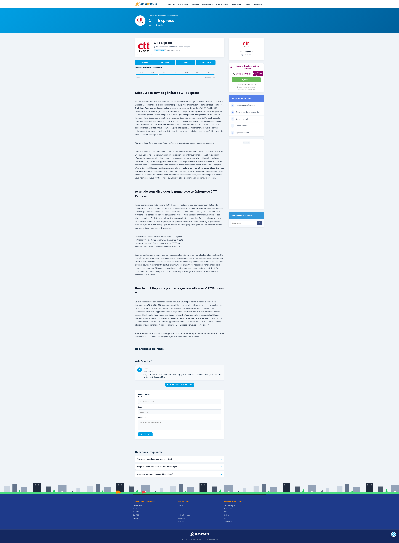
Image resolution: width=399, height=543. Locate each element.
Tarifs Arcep (228, 521)
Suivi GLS (136, 518)
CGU (225, 512)
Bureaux (195, 4)
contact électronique (180, 224)
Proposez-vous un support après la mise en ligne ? (158, 466)
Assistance (236, 4)
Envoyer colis (222, 4)
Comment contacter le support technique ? (155, 474)
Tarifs (247, 4)
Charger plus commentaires (180, 384)
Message (142, 418)
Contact (181, 521)
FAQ (225, 518)
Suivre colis (207, 4)
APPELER (247, 80)
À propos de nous (184, 509)
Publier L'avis (145, 434)
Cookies (226, 515)
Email (140, 407)
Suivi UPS (136, 515)
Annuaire (181, 512)
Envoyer (165, 62)
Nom (140, 397)
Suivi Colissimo (138, 509)
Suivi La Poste (137, 506)
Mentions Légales (229, 506)
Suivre (145, 62)
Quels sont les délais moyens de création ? (154, 459)
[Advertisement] (246, 175)
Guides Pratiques (184, 515)
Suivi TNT (136, 512)
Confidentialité (229, 509)
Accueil (171, 4)
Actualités (181, 518)
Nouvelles (258, 4)
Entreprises (183, 4)
